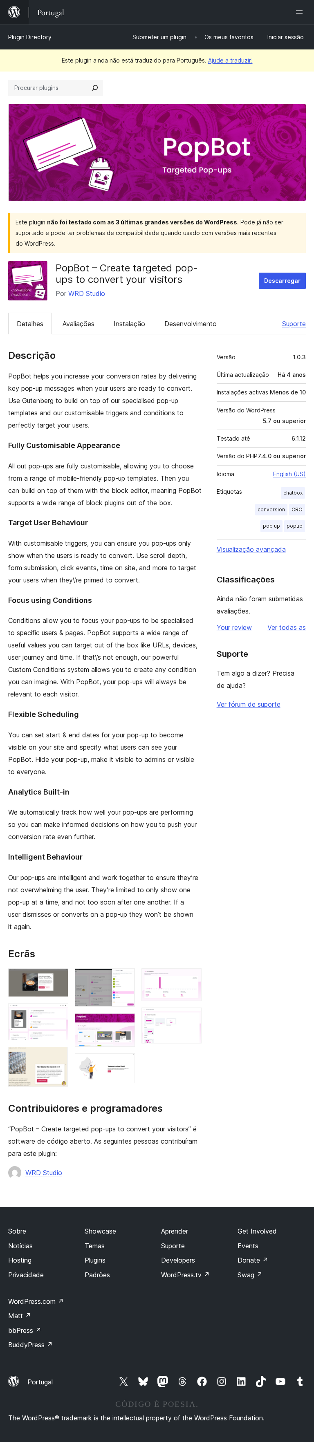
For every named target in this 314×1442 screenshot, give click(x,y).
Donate (253, 1260)
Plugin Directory (30, 37)
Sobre (17, 1231)
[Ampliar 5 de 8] (124, 1024)
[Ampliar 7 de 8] (190, 979)
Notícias (20, 1246)
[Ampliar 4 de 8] (124, 979)
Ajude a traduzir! (230, 60)
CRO (297, 509)
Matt (19, 1316)
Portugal (40, 1382)
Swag (250, 1275)
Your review (234, 627)
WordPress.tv (185, 1275)
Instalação (129, 324)
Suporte (294, 324)
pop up (271, 526)
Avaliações (78, 324)
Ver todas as (286, 627)
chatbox (293, 493)
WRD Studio (86, 293)
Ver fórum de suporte (248, 704)
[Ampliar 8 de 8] (190, 1018)
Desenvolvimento (190, 324)
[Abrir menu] (301, 12)
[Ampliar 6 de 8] (124, 1064)
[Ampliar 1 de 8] (57, 979)
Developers (178, 1260)
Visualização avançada (251, 549)
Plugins (95, 1260)
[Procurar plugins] (95, 88)
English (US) (289, 473)
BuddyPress (30, 1345)
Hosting (19, 1260)
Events (248, 1246)
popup (295, 526)
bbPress (24, 1330)
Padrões (97, 1275)
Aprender (174, 1231)
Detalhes (30, 324)
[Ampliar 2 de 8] (57, 1014)
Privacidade (26, 1275)
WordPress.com (36, 1301)
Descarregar (282, 280)
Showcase (100, 1231)
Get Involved (257, 1231)
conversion (271, 509)
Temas (95, 1246)
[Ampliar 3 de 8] (57, 1058)
